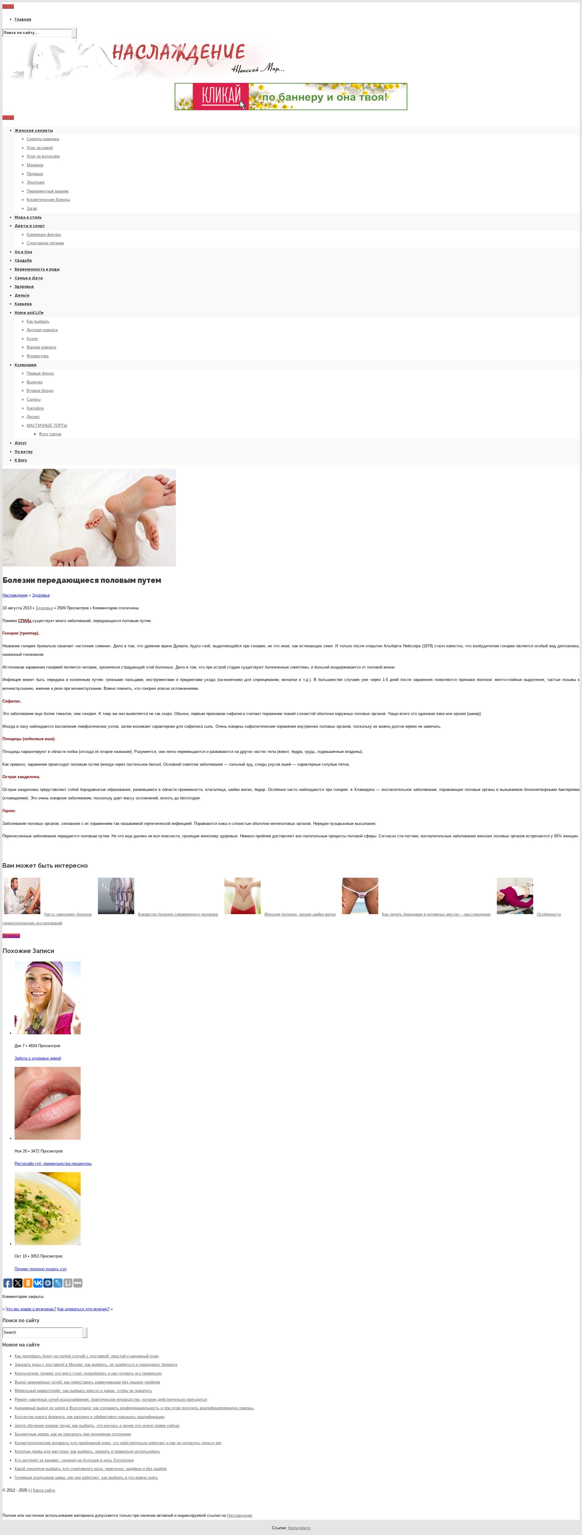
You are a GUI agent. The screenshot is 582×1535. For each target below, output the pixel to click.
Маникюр (35, 165)
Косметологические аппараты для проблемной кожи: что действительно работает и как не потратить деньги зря (118, 1443)
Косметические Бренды (48, 199)
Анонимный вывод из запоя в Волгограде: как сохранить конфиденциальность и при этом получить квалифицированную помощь (134, 1408)
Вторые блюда (40, 390)
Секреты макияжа (43, 139)
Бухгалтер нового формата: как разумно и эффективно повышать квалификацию (90, 1416)
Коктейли (35, 408)
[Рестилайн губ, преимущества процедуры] (48, 1138)
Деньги (22, 295)
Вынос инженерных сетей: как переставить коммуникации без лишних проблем (87, 1382)
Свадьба (23, 260)
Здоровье (24, 286)
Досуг (21, 443)
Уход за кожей (40, 147)
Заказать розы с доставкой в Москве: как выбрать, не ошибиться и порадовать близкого (96, 1364)
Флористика (37, 356)
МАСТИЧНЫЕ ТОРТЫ (47, 425)
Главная (23, 19)
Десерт (33, 416)
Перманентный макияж (48, 191)
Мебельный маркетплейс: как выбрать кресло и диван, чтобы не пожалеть (83, 1390)
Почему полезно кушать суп (40, 1269)
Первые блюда (40, 373)
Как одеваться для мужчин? (83, 1309)
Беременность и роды (37, 269)
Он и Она (23, 252)
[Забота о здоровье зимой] (48, 1033)
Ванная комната (41, 347)
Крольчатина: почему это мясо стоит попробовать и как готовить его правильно (88, 1373)
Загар (32, 208)
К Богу (21, 460)
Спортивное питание (45, 243)
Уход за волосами (43, 156)
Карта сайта (44, 1490)
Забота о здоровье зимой (38, 1058)
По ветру (24, 452)
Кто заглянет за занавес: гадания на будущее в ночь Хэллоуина (74, 1460)
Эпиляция (36, 182)
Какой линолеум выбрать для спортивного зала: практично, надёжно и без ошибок (91, 1468)
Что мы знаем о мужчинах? (31, 1309)
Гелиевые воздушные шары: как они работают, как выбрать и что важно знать (86, 1477)
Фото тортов (50, 434)
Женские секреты (34, 130)
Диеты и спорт (30, 226)
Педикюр (35, 174)
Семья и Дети (29, 278)
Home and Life (29, 313)
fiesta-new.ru (299, 1528)
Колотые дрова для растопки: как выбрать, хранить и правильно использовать (87, 1451)
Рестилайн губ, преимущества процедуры (53, 1163)
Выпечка (34, 382)
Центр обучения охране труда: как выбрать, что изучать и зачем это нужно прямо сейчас (97, 1425)
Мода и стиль (28, 217)
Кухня (32, 338)
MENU (8, 6)
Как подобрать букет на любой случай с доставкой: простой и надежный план (87, 1356)
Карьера (23, 304)
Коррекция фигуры (44, 234)
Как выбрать (38, 321)
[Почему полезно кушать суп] (48, 1243)
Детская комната (42, 330)
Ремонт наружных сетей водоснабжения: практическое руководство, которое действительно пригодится (111, 1399)
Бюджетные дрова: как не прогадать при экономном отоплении (73, 1434)
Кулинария (25, 365)
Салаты (34, 399)
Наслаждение (15, 595)
